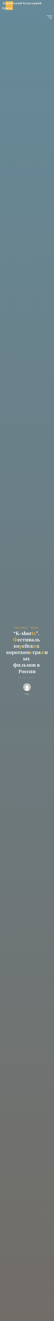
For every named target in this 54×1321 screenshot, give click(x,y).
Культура (35, 627)
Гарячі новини (21, 627)
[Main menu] (49, 17)
